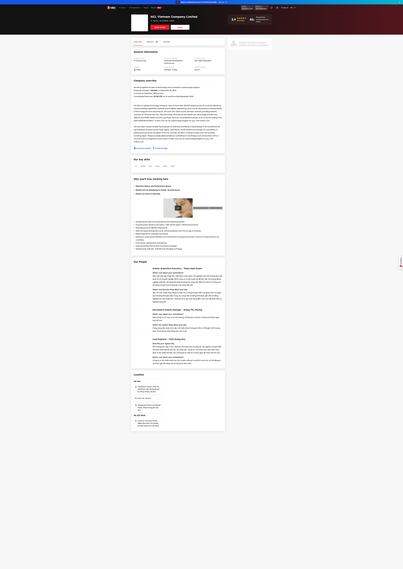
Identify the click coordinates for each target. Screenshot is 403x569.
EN (291, 8)
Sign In (285, 8)
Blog (145, 8)
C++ (136, 166)
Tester (173, 166)
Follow (180, 27)
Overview (138, 42)
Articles (167, 42)
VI (295, 8)
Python (157, 166)
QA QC (165, 166)
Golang (143, 166)
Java (150, 166)
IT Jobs (121, 8)
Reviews (152, 42)
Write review (160, 27)
